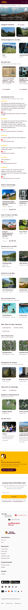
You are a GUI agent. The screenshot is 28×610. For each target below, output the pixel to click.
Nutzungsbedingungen (18, 501)
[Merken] (26, 9)
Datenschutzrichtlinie (6, 501)
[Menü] (26, 2)
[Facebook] (6, 587)
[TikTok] (16, 587)
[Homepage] (4, 2)
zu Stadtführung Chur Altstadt (7, 153)
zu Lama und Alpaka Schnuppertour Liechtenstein (12, 131)
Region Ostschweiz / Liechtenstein (8, 5)
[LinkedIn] (2, 587)
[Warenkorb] (22, 2)
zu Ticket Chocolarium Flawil (7, 141)
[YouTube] (9, 587)
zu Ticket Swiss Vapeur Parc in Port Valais (10, 178)
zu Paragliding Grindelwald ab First (9, 163)
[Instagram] (12, 587)
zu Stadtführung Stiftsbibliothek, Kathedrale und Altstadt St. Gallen (13, 114)
